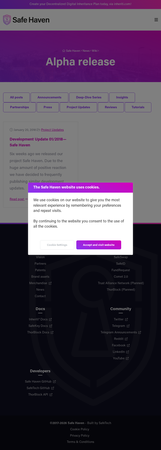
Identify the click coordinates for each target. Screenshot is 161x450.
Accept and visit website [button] (98, 245)
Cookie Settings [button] (57, 245)
